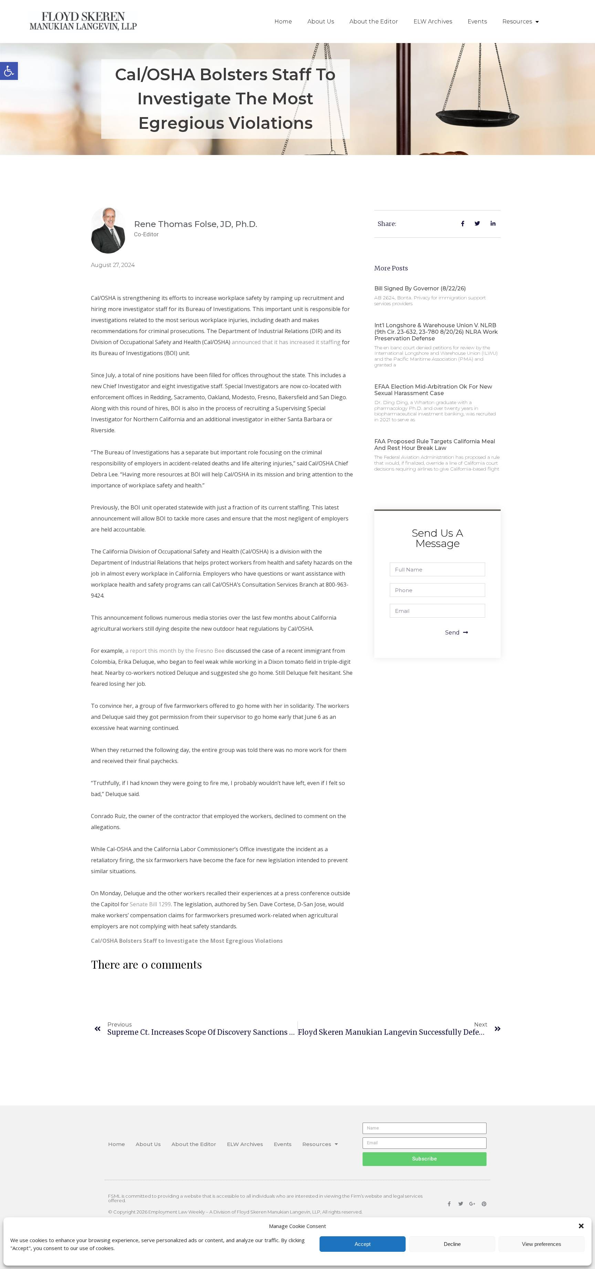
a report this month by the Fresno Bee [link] (175, 650)
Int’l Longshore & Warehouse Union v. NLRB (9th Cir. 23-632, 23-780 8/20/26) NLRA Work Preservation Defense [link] (436, 332)
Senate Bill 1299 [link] (150, 904)
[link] (9, 71)
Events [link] (477, 21)
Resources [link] (517, 21)
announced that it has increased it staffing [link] (286, 342)
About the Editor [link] (373, 21)
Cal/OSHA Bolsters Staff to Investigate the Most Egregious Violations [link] (187, 941)
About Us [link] (320, 21)
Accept (362, 1244)
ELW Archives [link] (433, 21)
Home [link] (283, 21)
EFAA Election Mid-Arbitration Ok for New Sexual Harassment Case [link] (433, 389)
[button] (581, 1225)
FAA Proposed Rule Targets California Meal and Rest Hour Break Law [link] (434, 444)
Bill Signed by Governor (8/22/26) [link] (420, 288)
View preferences (541, 1244)
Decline (452, 1244)
